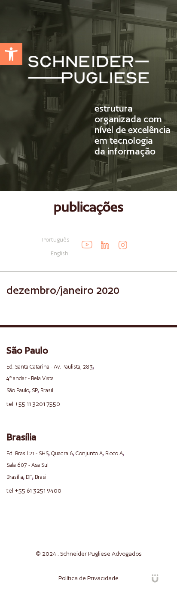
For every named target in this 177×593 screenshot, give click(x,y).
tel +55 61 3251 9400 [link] (33, 490)
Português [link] (56, 239)
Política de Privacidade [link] (88, 578)
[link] (11, 54)
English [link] (59, 253)
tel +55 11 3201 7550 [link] (33, 403)
